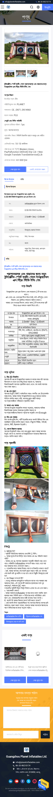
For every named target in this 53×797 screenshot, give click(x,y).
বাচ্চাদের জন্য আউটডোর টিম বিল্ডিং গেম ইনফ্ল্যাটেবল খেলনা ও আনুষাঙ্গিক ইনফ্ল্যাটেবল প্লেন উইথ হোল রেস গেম (37, 669)
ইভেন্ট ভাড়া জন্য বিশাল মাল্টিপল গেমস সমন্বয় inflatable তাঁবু (15, 668)
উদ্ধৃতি (47, 7)
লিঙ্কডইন (11, 781)
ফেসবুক (23, 781)
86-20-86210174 (44, 2)
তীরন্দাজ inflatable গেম (34, 616)
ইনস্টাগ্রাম (34, 781)
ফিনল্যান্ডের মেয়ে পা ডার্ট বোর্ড (15, 622)
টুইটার (28, 781)
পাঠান (45, 734)
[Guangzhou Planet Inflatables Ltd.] (11, 7)
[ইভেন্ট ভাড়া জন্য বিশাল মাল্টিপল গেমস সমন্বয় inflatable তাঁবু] (15, 653)
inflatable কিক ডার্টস (13, 616)
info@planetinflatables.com (15, 2)
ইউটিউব (17, 781)
